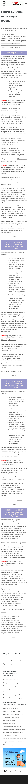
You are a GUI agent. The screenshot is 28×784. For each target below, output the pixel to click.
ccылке (19, 371)
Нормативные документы (10, 664)
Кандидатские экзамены (10, 735)
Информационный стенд (10, 680)
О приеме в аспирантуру (10, 686)
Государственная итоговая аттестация (14, 739)
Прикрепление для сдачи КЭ (11, 695)
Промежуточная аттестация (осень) (13, 732)
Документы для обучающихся (12, 711)
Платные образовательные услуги (13, 698)
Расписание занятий (9, 723)
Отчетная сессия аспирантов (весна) (14, 729)
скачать (14, 161)
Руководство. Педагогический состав (14, 661)
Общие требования (7, 34)
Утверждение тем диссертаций (12, 726)
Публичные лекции (8, 745)
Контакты (5, 658)
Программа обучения (9, 720)
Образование (7, 667)
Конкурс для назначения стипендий (13, 742)
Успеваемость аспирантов (11, 717)
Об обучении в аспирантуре (11, 683)
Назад (14, 236)
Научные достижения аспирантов (13, 714)
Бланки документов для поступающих (14, 689)
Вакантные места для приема (11, 692)
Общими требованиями (8, 340)
